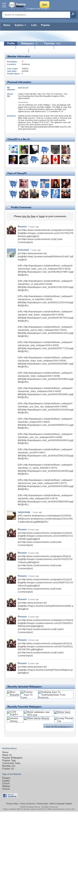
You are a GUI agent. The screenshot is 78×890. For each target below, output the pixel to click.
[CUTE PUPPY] (15, 714)
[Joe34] (34, 184)
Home (6, 25)
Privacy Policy (12, 803)
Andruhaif (23, 250)
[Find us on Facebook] (10, 797)
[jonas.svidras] (13, 194)
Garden (6, 780)
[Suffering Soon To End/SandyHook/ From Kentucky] (55, 697)
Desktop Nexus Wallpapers (17, 5)
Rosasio (22, 226)
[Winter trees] (62, 712)
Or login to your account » (37, 8)
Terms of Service (27, 803)
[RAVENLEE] (66, 194)
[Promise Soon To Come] (29, 697)
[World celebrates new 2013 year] (39, 714)
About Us (7, 755)
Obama (6, 786)
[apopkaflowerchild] (55, 149)
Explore (19, 25)
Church (6, 783)
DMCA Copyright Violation (61, 803)
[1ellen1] (55, 159)
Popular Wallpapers (12, 757)
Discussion (44, 47)
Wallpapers (29, 43)
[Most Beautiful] (13, 694)
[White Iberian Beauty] (36, 718)
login (42, 216)
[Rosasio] (24, 194)
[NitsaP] (24, 184)
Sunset (6, 789)
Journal (25, 47)
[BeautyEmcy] (55, 184)
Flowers (6, 778)
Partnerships (42, 803)
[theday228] (13, 149)
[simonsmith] (13, 184)
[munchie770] (55, 194)
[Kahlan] (66, 159)
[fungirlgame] (66, 184)
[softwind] (24, 159)
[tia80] (66, 149)
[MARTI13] (45, 149)
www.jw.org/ (23, 87)
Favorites (52, 43)
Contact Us (8, 768)
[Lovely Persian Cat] (63, 721)
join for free (28, 216)
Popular (45, 25)
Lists (34, 25)
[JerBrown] (34, 194)
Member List (8, 766)
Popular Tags (9, 760)
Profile (11, 43)
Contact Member (16, 50)
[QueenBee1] (13, 159)
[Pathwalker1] (34, 159)
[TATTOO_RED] (45, 159)
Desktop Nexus (33, 807)
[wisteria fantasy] (15, 721)
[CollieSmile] (24, 149)
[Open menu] (4, 5)
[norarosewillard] (45, 194)
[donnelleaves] (45, 184)
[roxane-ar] (34, 149)
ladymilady (24, 512)
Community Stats (11, 763)
